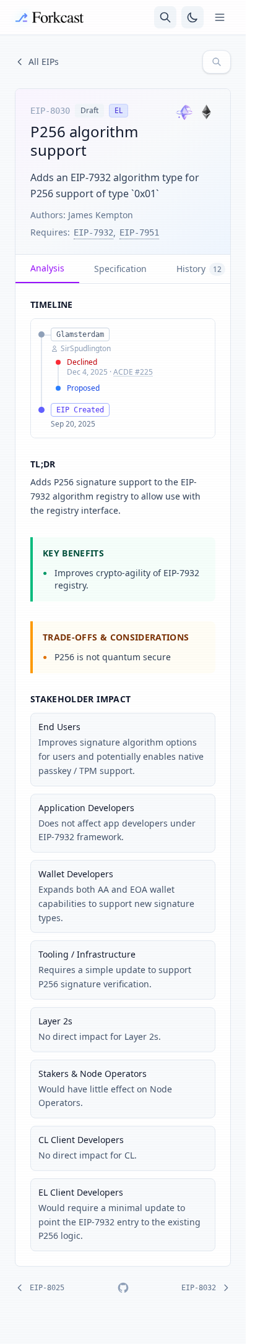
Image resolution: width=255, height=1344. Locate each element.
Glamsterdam (80, 334)
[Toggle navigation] (220, 17)
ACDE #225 (133, 372)
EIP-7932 (93, 232)
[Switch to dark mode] (192, 17)
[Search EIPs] (216, 62)
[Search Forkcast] (165, 17)
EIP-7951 (139, 232)
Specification (120, 268)
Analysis (47, 268)
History (199, 268)
